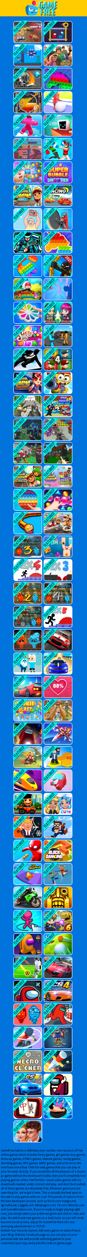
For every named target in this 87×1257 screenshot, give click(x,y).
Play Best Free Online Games (44, 8)
